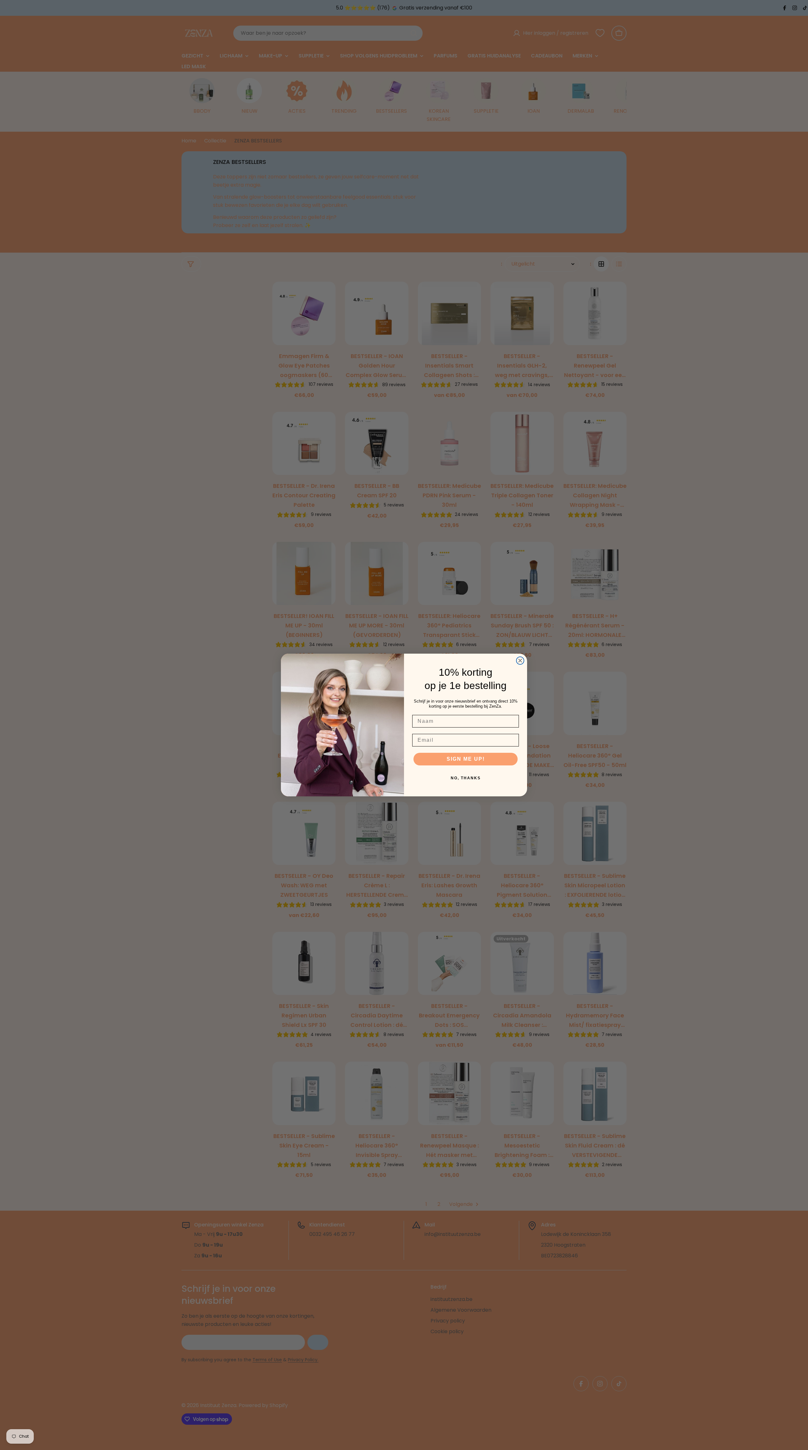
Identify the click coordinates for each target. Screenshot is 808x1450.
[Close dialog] (520, 660)
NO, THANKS (466, 778)
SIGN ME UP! (466, 759)
